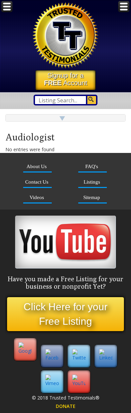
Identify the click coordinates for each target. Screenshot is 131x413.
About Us (37, 166)
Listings (92, 182)
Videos (37, 197)
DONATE (66, 406)
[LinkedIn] (106, 357)
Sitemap (91, 197)
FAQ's (91, 166)
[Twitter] (79, 357)
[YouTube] (79, 383)
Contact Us (36, 182)
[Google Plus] (25, 357)
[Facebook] (52, 357)
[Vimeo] (52, 383)
